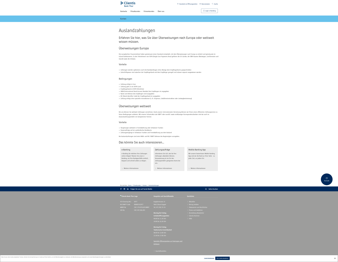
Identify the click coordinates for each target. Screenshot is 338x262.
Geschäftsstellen (160, 251)
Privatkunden (137, 185)
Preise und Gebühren (196, 210)
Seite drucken (213, 189)
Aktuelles (192, 202)
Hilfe (190, 218)
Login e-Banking (210, 11)
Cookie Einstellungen (209, 258)
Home (130, 185)
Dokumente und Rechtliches (198, 207)
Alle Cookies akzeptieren (222, 258)
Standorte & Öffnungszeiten (188, 4)
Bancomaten (205, 4)
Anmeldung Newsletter (196, 213)
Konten (123, 19)
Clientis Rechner (194, 216)
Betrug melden (194, 204)
